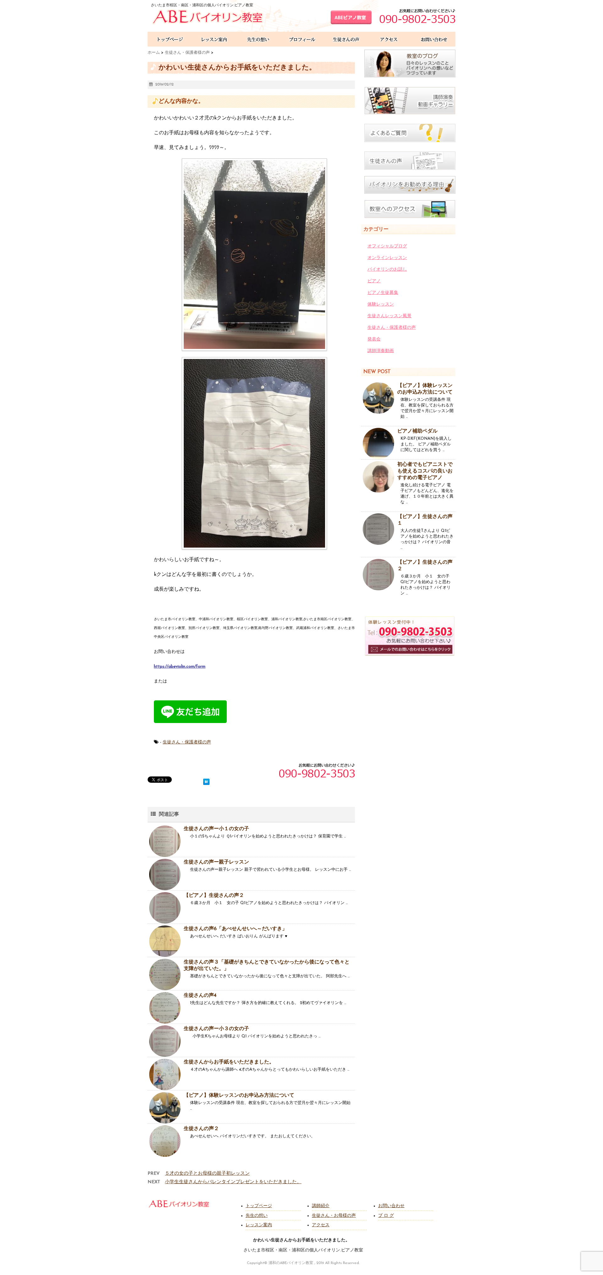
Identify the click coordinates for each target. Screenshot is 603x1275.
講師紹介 (320, 1206)
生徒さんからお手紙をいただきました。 (229, 1062)
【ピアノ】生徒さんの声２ (214, 895)
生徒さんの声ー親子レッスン (216, 862)
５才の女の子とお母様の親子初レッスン (207, 1173)
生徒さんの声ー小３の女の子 (216, 1028)
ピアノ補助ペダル (417, 431)
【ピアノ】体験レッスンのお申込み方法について (239, 1095)
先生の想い (257, 1215)
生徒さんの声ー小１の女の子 (216, 828)
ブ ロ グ (386, 1215)
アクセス (320, 1225)
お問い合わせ (391, 1206)
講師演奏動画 (380, 351)
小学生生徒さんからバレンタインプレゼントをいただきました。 (233, 1182)
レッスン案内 (259, 1225)
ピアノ (374, 281)
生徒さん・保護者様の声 (187, 742)
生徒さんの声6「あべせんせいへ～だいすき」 (235, 928)
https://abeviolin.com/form (179, 666)
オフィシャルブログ (387, 246)
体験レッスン (380, 304)
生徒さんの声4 (200, 995)
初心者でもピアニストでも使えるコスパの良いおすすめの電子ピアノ (425, 471)
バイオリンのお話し (387, 269)
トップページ (259, 1206)
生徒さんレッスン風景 (389, 316)
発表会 (374, 339)
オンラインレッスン (387, 258)
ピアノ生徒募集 (382, 292)
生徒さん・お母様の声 (334, 1215)
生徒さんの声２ (201, 1128)
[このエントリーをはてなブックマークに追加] (206, 780)
